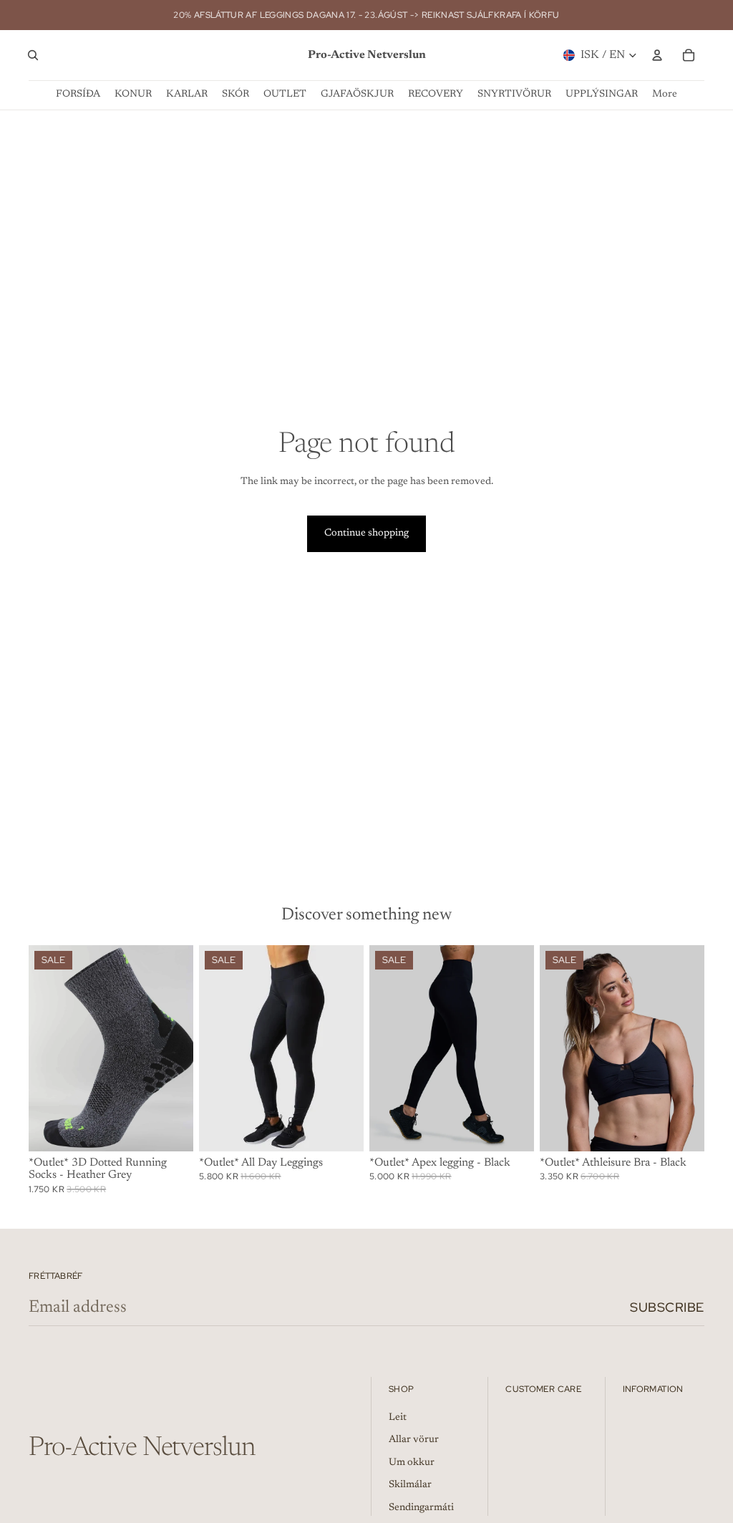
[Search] (33, 55)
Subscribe (667, 1307)
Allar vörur (414, 1440)
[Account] (657, 55)
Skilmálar (410, 1485)
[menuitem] (664, 95)
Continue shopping (366, 533)
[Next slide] (177, 1047)
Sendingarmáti (421, 1508)
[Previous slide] (44, 1047)
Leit (398, 1418)
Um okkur (412, 1463)
